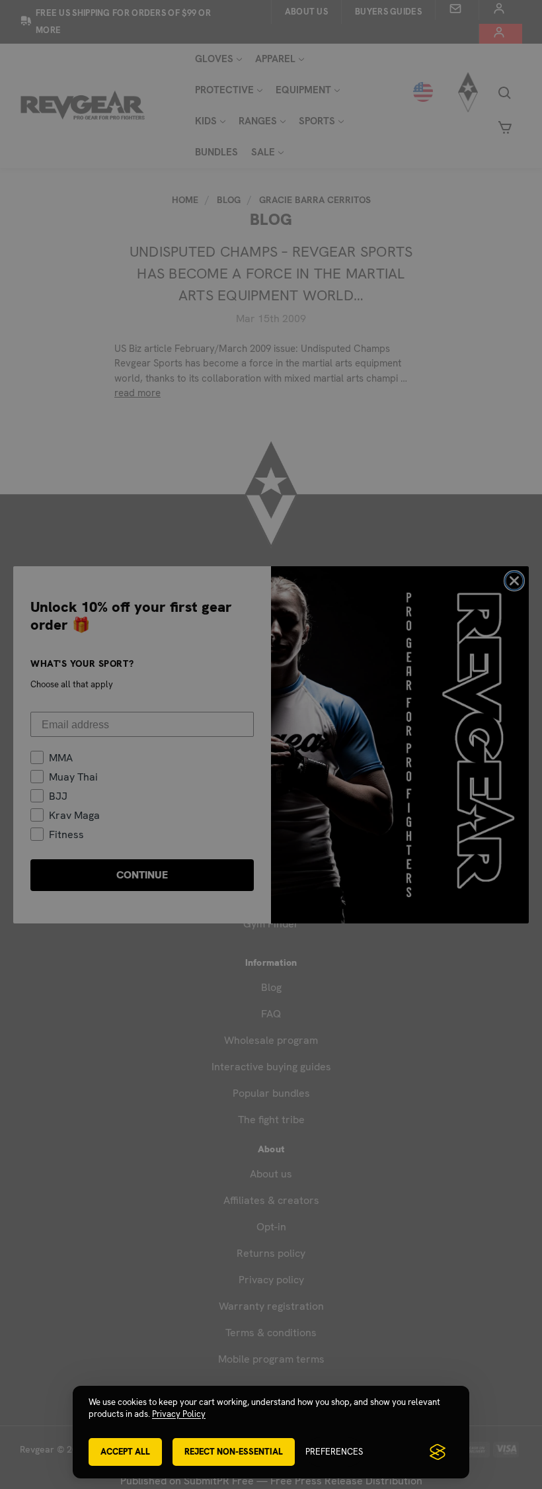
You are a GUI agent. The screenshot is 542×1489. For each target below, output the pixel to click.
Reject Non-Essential (233, 1451)
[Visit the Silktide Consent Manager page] (437, 1452)
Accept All (125, 1451)
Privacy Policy (179, 1414)
